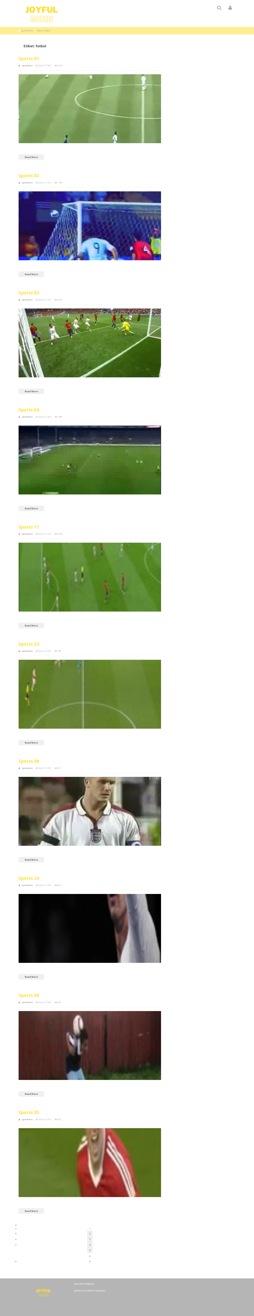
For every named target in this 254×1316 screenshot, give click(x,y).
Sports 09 (29, 995)
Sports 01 (29, 58)
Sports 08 (29, 761)
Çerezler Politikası (84, 1283)
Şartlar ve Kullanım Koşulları (89, 1290)
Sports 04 (29, 410)
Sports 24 (29, 878)
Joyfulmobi (27, 30)
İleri (90, 1251)
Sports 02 (29, 175)
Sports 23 (29, 644)
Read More (31, 157)
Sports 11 (29, 527)
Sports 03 (29, 292)
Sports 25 (29, 1112)
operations (27, 65)
